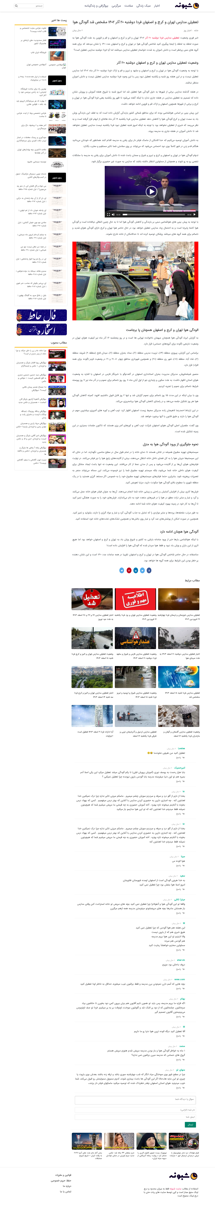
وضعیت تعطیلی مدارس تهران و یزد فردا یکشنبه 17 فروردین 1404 (135, 617)
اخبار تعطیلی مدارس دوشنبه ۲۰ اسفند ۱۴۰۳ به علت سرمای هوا (180, 656)
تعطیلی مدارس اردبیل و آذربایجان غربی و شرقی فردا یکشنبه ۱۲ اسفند (138, 734)
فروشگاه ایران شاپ (38, 52)
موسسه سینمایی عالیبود (36, 161)
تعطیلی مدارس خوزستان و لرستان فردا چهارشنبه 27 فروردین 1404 (179, 617)
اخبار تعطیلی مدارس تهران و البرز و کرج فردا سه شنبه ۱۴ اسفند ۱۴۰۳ (93, 695)
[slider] (154, 214)
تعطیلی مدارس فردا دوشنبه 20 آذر (162, 38)
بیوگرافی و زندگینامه (96, 6)
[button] (151, 192)
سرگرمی (116, 6)
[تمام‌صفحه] (108, 214)
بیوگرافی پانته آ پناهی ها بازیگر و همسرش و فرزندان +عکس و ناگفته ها (31, 451)
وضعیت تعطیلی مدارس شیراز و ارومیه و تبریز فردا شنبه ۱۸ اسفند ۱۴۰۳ (136, 695)
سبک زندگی (143, 6)
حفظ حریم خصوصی (61, 1181)
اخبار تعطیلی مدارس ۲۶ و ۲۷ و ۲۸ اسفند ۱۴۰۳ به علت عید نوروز (93, 617)
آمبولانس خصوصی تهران (36, 64)
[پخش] (194, 214)
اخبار (157, 6)
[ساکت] (113, 214)
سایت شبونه (175, 1189)
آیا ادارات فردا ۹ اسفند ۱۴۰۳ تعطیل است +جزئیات (95, 734)
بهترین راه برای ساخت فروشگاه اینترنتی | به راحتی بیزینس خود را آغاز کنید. (32, 92)
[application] (151, 191)
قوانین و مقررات (63, 1175)
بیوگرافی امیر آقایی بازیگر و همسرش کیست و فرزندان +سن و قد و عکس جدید (31, 438)
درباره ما (67, 1186)
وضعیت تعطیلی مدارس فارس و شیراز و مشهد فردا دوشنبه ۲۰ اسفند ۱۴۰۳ (136, 656)
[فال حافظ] (41, 321)
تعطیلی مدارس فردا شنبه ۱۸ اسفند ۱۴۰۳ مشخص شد (182, 695)
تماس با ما (65, 1191)
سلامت (128, 6)
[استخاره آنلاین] (41, 335)
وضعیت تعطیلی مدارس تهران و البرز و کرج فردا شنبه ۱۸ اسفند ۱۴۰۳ (92, 656)
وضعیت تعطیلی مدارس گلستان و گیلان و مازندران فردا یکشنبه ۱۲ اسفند (182, 734)
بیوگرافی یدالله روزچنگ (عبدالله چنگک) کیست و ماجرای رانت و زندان (33, 414)
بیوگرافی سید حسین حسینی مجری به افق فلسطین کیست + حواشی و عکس (32, 378)
